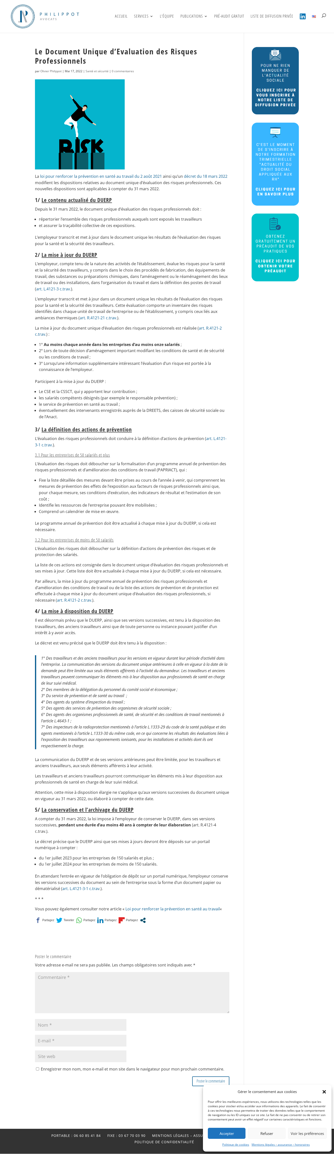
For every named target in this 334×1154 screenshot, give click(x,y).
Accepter (227, 1133)
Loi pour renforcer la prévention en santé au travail (172, 909)
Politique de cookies (235, 1144)
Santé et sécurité (97, 71)
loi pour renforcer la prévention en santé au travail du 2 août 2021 (101, 176)
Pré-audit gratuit (229, 16)
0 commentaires (123, 71)
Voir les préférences (307, 1133)
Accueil (121, 16)
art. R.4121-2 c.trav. (74, 600)
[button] (324, 1091)
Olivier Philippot (51, 71)
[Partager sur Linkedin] (107, 920)
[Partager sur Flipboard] (128, 920)
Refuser (266, 1133)
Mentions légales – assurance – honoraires (281, 1144)
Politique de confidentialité (164, 1142)
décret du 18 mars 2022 (205, 176)
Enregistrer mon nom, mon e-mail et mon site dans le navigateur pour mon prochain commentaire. (132, 1069)
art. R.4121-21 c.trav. (98, 318)
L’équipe (167, 16)
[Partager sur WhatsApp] (85, 920)
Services (141, 16)
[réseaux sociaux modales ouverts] (143, 920)
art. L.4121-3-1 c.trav (81, 888)
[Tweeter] (65, 920)
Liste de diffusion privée (272, 16)
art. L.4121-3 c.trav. (53, 289)
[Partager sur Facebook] (44, 920)
